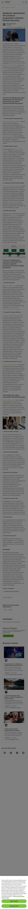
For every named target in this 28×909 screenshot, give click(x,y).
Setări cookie (14, 901)
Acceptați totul (14, 906)
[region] (14, 892)
